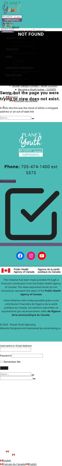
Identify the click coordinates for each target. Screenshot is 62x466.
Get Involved (19, 78)
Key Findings (19, 41)
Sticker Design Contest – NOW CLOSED (34, 86)
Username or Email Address (16, 345)
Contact (12, 448)
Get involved (14, 75)
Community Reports (23, 45)
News (9, 56)
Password (5, 355)
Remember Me (11, 361)
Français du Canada (14, 464)
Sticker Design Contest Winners (30, 82)
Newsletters (19, 60)
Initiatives (12, 49)
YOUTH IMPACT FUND (24, 52)
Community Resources (19, 67)
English (7, 460)
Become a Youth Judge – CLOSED (37, 89)
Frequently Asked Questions (28, 30)
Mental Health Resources (26, 71)
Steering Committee (26, 393)
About (15, 27)
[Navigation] (1, 30)
